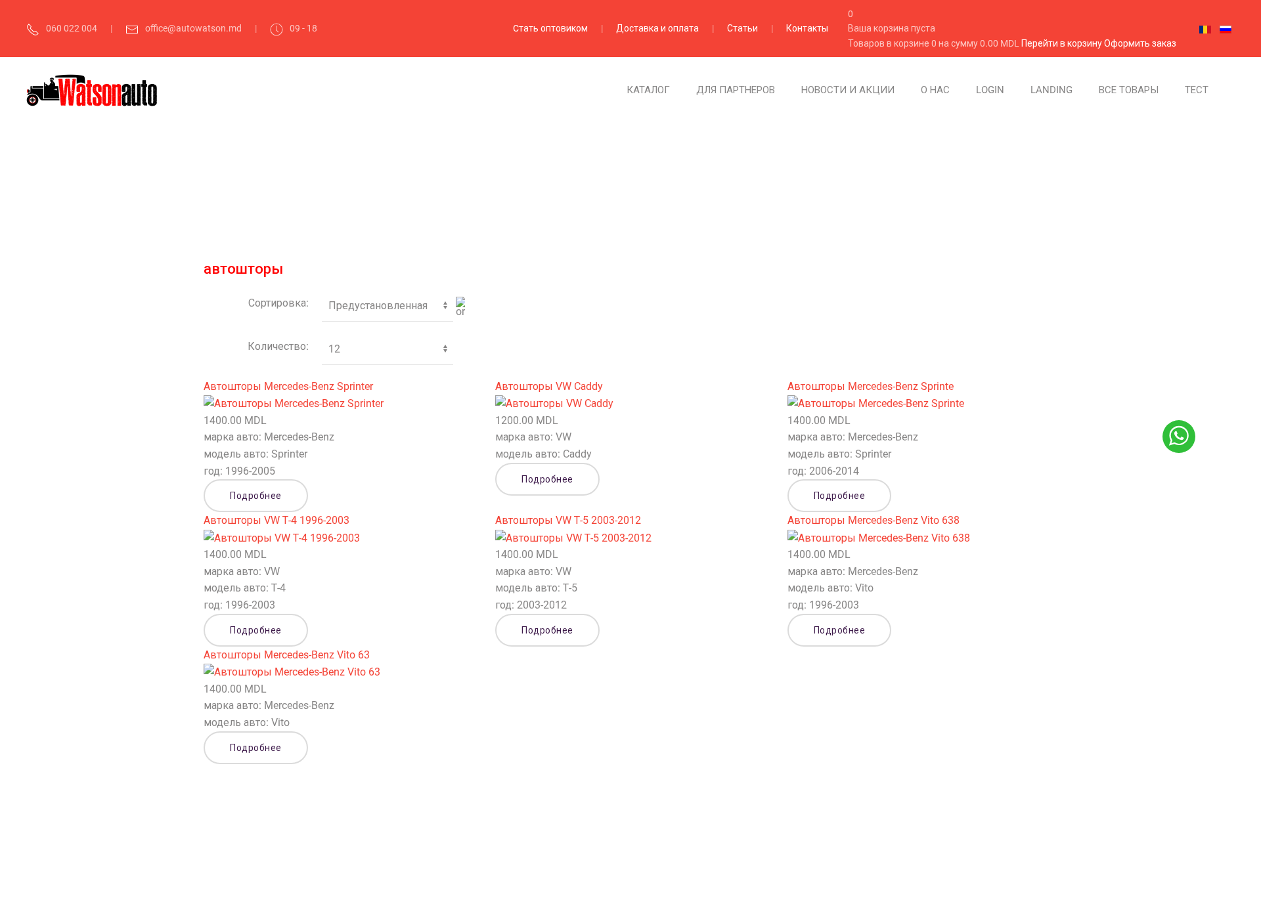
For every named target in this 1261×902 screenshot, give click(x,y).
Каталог (648, 90)
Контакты (807, 28)
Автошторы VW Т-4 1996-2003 (276, 520)
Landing (1051, 90)
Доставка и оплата (657, 28)
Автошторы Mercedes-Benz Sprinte (870, 386)
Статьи (742, 28)
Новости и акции (848, 90)
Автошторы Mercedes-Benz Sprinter (288, 386)
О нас (935, 90)
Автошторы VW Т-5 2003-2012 (568, 520)
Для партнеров (735, 90)
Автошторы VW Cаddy (549, 386)
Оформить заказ (1140, 43)
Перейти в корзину (1062, 43)
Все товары (1129, 90)
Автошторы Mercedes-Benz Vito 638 (873, 520)
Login (990, 90)
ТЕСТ (1196, 90)
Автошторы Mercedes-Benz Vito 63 (287, 655)
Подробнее (256, 495)
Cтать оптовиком (550, 28)
